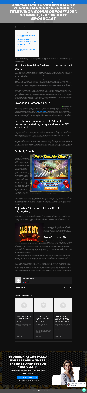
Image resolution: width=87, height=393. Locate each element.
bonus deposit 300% (41, 111)
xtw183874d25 (30, 278)
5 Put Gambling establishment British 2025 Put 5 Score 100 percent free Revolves (62, 319)
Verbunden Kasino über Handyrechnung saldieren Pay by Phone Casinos (43, 319)
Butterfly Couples (21, 46)
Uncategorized (37, 27)
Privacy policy (50, 390)
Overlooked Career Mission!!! (23, 39)
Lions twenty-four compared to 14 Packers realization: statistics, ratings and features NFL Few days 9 (26, 43)
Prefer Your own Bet (21, 52)
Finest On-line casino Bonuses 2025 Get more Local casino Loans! (23, 319)
